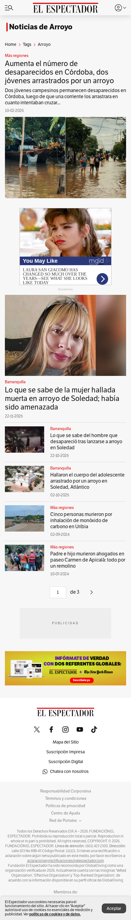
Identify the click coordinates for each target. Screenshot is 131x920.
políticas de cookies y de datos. (55, 914)
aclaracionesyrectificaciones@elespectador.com (65, 861)
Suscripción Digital (65, 761)
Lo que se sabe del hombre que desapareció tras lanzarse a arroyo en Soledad (86, 441)
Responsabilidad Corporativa (65, 791)
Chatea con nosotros (69, 771)
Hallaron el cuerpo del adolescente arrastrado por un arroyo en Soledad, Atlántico (87, 481)
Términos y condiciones (65, 798)
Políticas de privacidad (65, 806)
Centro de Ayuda (65, 813)
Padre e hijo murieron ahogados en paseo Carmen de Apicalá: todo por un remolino (87, 560)
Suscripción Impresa (65, 752)
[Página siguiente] (91, 595)
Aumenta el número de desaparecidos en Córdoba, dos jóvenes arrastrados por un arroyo (59, 72)
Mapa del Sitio (66, 742)
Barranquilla (15, 382)
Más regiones (16, 55)
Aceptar (114, 908)
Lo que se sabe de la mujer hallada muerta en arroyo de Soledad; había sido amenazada (62, 398)
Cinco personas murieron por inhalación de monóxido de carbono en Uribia (81, 520)
